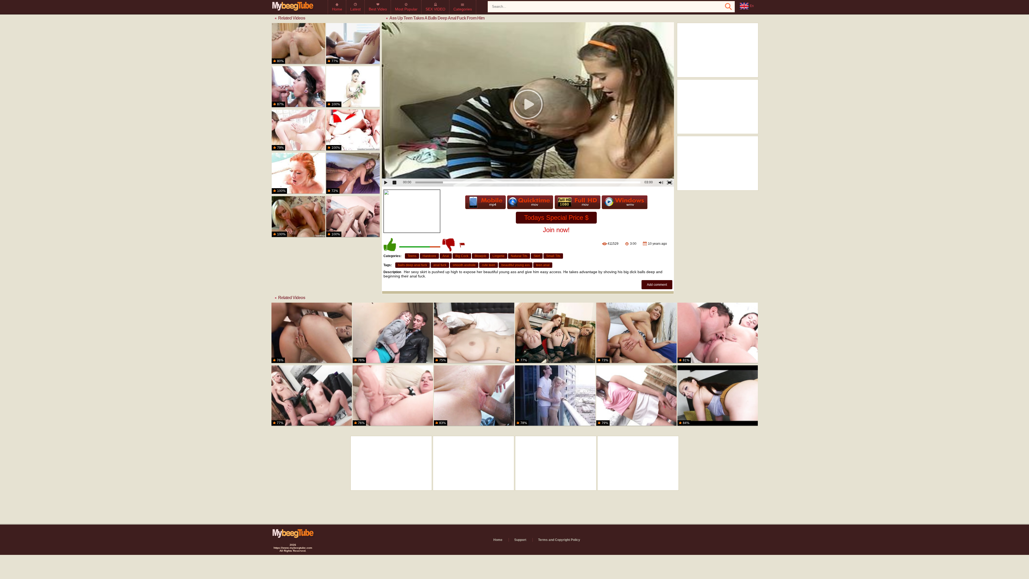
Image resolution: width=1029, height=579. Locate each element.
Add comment (657, 285)
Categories (462, 9)
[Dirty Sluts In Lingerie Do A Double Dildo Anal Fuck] (555, 333)
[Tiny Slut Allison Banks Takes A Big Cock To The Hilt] (474, 395)
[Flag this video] (462, 244)
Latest (355, 9)
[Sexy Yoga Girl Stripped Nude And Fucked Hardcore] (298, 86)
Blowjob (480, 256)
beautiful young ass (515, 265)
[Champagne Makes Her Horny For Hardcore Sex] (298, 43)
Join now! (556, 229)
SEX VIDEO (435, 9)
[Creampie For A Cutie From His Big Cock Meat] (298, 130)
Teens (412, 256)
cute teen (488, 265)
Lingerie (499, 256)
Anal (445, 256)
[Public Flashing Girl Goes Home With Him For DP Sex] (393, 333)
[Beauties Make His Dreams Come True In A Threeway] (353, 43)
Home (337, 9)
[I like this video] (390, 244)
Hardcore (429, 256)
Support (520, 540)
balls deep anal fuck (412, 265)
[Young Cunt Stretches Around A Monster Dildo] (393, 395)
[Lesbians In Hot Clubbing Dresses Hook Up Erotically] (311, 395)
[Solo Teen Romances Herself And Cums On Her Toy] (353, 86)
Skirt (537, 256)
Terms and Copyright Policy (559, 540)
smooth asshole (464, 265)
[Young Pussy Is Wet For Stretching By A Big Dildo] (636, 395)
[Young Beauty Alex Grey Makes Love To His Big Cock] (555, 395)
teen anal (543, 265)
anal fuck (439, 265)
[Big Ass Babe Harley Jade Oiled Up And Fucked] (353, 173)
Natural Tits (519, 256)
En (752, 6)
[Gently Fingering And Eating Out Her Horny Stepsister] (474, 333)
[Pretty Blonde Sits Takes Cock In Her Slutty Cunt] (298, 216)
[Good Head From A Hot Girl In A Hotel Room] (717, 395)
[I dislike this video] (449, 244)
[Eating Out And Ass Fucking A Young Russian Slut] (717, 333)
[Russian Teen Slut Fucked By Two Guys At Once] (353, 130)
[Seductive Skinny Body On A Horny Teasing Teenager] (311, 333)
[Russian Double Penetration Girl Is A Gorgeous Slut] (353, 216)
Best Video (378, 9)
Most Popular (406, 9)
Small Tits (553, 256)
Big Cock (461, 256)
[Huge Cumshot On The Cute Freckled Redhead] (298, 173)
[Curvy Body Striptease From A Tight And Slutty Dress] (636, 333)
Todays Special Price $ (556, 217)
